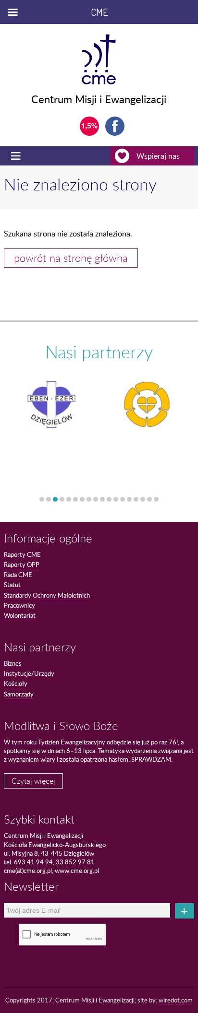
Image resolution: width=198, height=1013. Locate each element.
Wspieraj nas (158, 156)
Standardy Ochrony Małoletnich (47, 595)
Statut (12, 584)
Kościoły (15, 683)
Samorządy (19, 694)
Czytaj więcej (33, 781)
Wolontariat (20, 615)
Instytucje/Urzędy (29, 673)
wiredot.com (176, 1000)
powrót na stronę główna (71, 258)
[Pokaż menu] (17, 155)
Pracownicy (19, 605)
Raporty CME (22, 554)
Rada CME (18, 574)
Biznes (13, 663)
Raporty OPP (21, 564)
